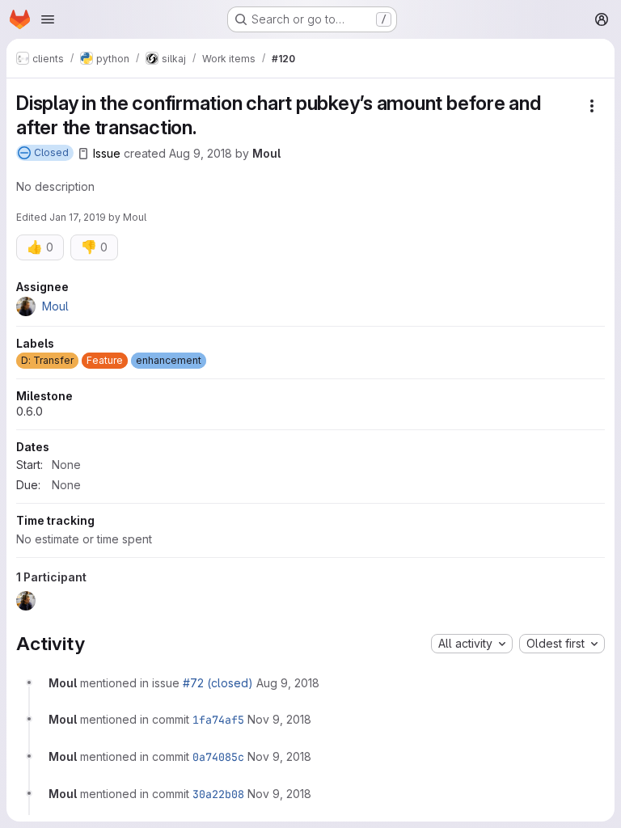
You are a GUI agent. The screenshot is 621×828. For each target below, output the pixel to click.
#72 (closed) (218, 683)
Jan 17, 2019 (77, 217)
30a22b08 (218, 794)
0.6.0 (29, 411)
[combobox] (472, 643)
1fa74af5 (218, 719)
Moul (266, 153)
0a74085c (218, 757)
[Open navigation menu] (48, 19)
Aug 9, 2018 (200, 153)
